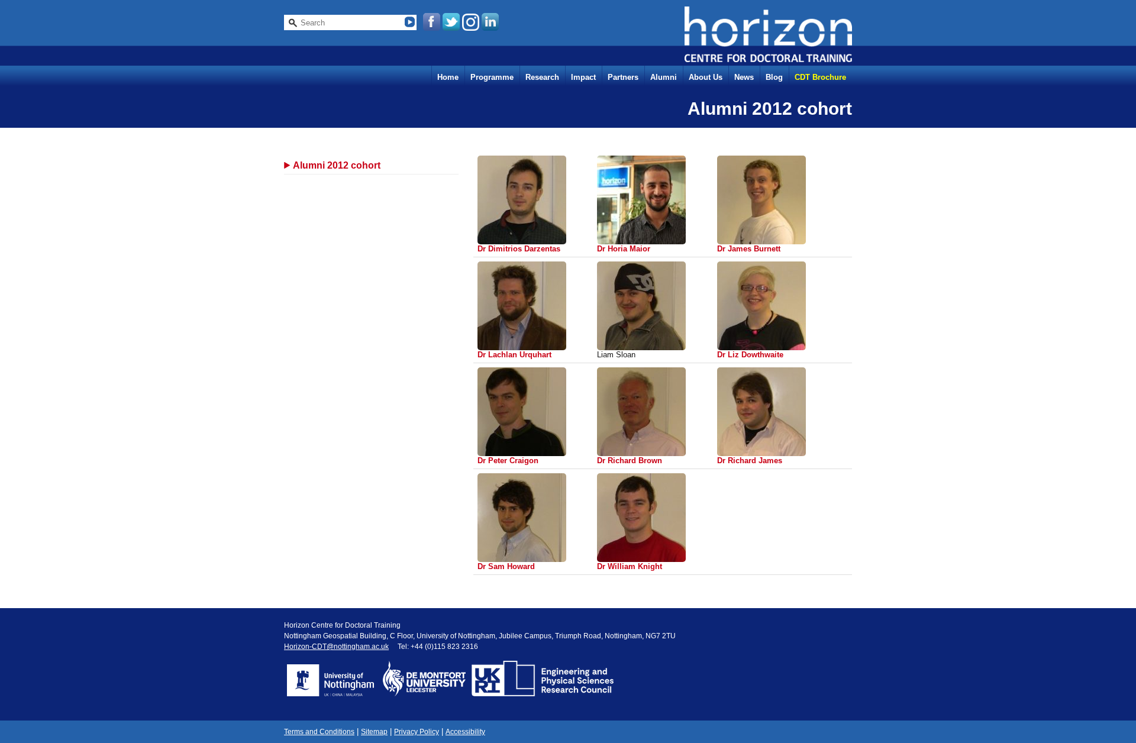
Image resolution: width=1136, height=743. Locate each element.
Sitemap (374, 732)
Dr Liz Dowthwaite (750, 354)
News (744, 77)
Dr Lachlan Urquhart (514, 354)
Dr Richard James (749, 460)
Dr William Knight (629, 566)
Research (542, 77)
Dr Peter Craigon (507, 460)
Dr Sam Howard (506, 566)
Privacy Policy (416, 732)
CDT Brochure (820, 77)
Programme (492, 77)
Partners (623, 77)
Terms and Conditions (319, 732)
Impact (583, 77)
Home (448, 77)
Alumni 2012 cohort (336, 165)
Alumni (663, 77)
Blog (774, 77)
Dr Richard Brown (629, 460)
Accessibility (465, 732)
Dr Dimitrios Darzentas (518, 248)
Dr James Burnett (748, 248)
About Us (705, 77)
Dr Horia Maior (623, 248)
